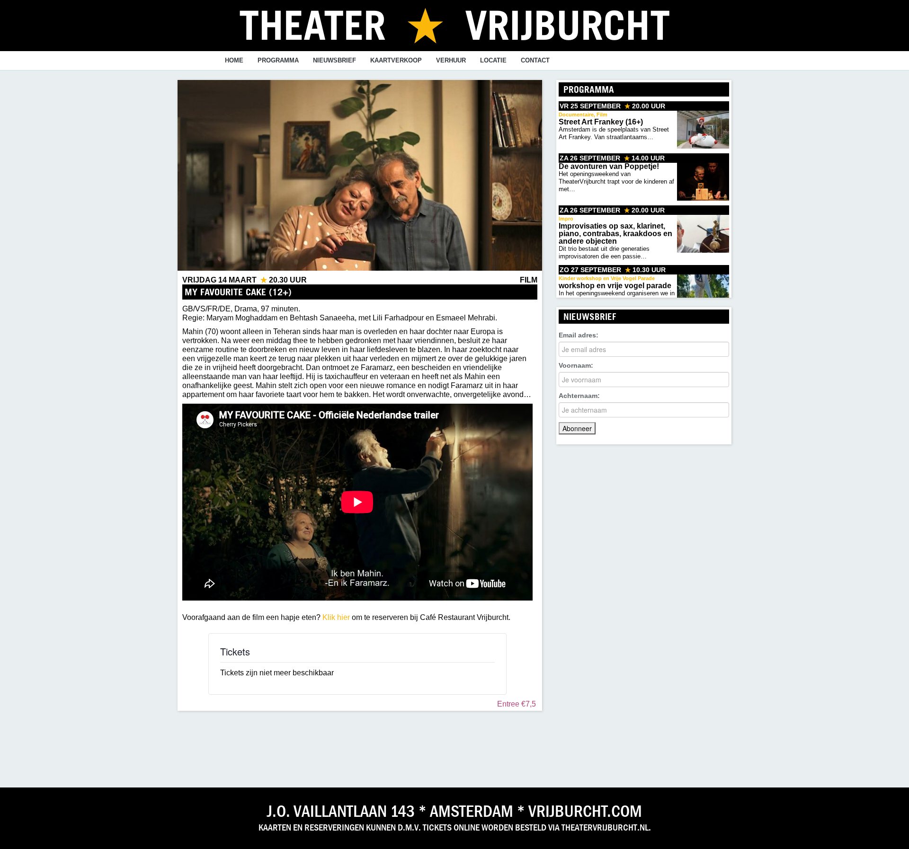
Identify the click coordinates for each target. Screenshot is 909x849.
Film (528, 280)
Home (234, 60)
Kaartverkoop (396, 60)
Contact (535, 60)
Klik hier (336, 617)
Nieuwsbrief (334, 60)
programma (278, 60)
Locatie (493, 60)
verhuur (451, 60)
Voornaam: (576, 365)
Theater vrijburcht (454, 24)
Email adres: (578, 335)
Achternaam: (579, 395)
